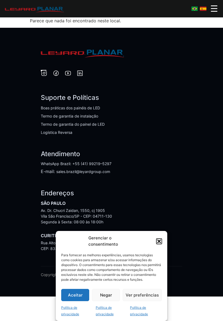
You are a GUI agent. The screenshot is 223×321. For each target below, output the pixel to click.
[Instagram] (44, 74)
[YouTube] (68, 74)
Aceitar (75, 295)
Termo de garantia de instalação (69, 116)
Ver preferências (142, 295)
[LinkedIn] (80, 74)
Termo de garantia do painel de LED (73, 124)
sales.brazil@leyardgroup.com (83, 171)
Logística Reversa (56, 132)
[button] (159, 241)
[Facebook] (56, 74)
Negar (106, 295)
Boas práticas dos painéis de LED (70, 108)
